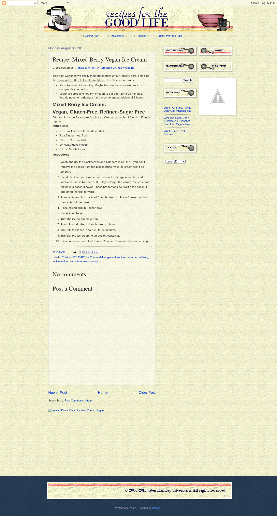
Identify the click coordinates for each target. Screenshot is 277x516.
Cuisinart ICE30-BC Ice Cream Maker (81, 80)
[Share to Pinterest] (97, 252)
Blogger (156, 508)
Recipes (141, 35)
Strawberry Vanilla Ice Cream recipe (99, 117)
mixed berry (141, 257)
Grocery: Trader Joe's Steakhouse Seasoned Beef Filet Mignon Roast (178, 121)
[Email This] (81, 252)
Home (103, 393)
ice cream (127, 257)
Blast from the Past (170, 35)
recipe (56, 261)
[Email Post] (74, 251)
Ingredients (117, 35)
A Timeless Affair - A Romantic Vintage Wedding (104, 67)
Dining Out (91, 35)
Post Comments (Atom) (78, 400)
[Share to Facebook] (93, 252)
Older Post (147, 393)
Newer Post (57, 393)
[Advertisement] (78, 443)
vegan (95, 261)
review (87, 261)
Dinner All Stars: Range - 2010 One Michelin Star (178, 109)
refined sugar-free (71, 261)
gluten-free (113, 257)
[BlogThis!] (85, 252)
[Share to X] (89, 252)
